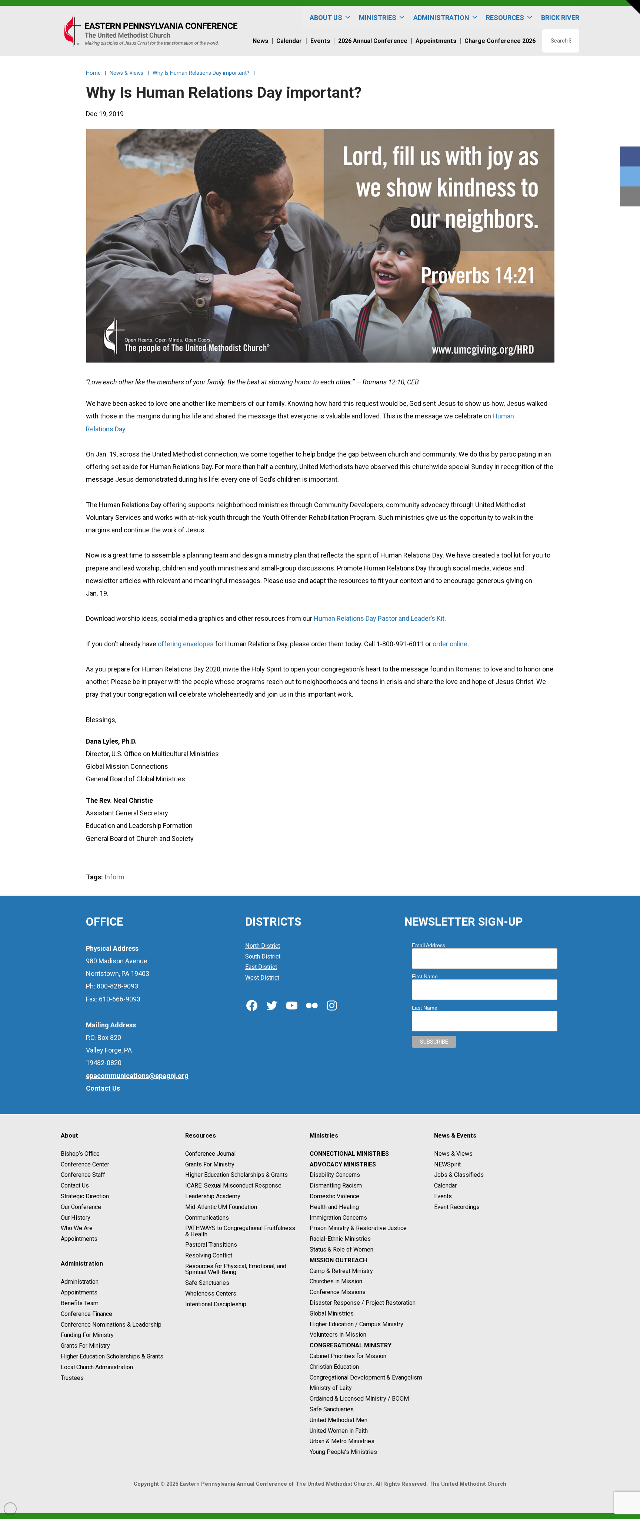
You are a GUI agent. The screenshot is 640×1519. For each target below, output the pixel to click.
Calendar (445, 1185)
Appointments (79, 1238)
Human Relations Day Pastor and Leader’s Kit (379, 618)
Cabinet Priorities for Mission (348, 1356)
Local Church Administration (97, 1367)
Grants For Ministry (85, 1345)
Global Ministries (332, 1313)
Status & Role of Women (341, 1249)
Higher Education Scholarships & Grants (112, 1356)
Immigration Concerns (338, 1217)
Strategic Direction (85, 1196)
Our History (75, 1217)
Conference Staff (83, 1175)
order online (450, 644)
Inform (114, 877)
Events (443, 1196)
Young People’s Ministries (343, 1451)
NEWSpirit (447, 1164)
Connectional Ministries (349, 1153)
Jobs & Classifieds (459, 1175)
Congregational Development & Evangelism (366, 1377)
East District (261, 967)
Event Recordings (457, 1206)
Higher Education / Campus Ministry (356, 1324)
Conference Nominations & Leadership (111, 1324)
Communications (207, 1217)
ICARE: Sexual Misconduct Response (233, 1185)
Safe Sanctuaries (207, 1282)
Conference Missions (338, 1292)
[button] (633, 7)
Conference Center (85, 1164)
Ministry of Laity (331, 1388)
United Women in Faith (339, 1430)
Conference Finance (86, 1313)
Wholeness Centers (210, 1293)
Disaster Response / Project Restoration (363, 1302)
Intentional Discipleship (215, 1304)
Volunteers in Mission (338, 1334)
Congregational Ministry (350, 1345)
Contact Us (75, 1185)
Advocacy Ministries (343, 1164)
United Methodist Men (338, 1420)
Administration (80, 1282)
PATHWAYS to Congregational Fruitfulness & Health (240, 1231)
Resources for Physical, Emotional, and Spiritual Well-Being (235, 1269)
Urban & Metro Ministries (342, 1441)
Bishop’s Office (80, 1153)
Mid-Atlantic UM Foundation (221, 1206)
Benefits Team (80, 1303)
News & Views (453, 1153)
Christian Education (334, 1366)
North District (262, 945)
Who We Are (77, 1228)
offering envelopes (186, 644)
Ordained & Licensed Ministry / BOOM (359, 1398)
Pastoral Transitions (211, 1245)
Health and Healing (334, 1206)
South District (262, 956)
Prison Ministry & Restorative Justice (358, 1228)
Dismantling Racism (336, 1185)
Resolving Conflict (208, 1255)
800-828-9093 (117, 986)
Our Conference (81, 1206)
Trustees (72, 1377)
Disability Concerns (335, 1175)
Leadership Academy (212, 1196)
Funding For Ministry (87, 1335)
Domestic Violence (334, 1196)
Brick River (560, 17)
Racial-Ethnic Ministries (340, 1238)
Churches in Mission (336, 1281)
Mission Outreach (338, 1260)
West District (262, 977)
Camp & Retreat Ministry (341, 1270)
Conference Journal (210, 1153)
